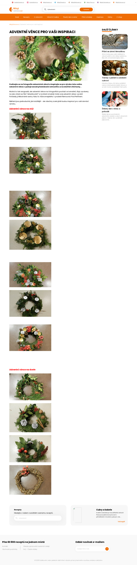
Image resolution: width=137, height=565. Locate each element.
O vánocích (38, 17)
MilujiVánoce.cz (14, 24)
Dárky (110, 17)
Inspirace (100, 17)
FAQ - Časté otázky (30, 549)
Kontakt (5, 546)
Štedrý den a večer (70, 17)
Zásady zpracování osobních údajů (36, 546)
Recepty (26, 17)
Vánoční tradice (53, 17)
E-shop (119, 17)
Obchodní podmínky (9, 549)
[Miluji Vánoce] (15, 9)
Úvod (17, 17)
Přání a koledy (87, 17)
